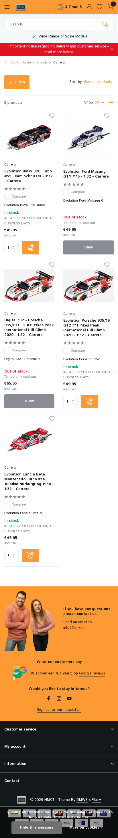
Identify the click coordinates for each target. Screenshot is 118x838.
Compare (19, 196)
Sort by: (75, 82)
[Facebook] (48, 699)
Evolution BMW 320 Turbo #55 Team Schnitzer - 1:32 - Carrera (28, 176)
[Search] (105, 24)
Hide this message (37, 827)
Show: (89, 102)
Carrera (10, 164)
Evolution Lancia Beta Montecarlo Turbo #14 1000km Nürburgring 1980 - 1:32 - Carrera (29, 482)
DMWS (82, 800)
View (88, 247)
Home (26, 62)
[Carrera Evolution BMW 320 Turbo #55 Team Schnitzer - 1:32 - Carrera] (29, 136)
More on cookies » (86, 827)
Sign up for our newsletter (59, 709)
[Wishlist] (100, 7)
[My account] (89, 7)
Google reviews (92, 673)
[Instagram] (59, 699)
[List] (111, 102)
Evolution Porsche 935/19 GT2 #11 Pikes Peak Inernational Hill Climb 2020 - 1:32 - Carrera (86, 328)
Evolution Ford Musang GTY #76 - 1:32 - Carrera (86, 174)
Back (14, 62)
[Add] (30, 247)
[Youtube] (69, 699)
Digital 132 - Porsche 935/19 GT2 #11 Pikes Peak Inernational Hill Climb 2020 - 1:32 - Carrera (29, 328)
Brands (42, 62)
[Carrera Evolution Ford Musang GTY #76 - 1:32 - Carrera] (88, 136)
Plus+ (96, 800)
